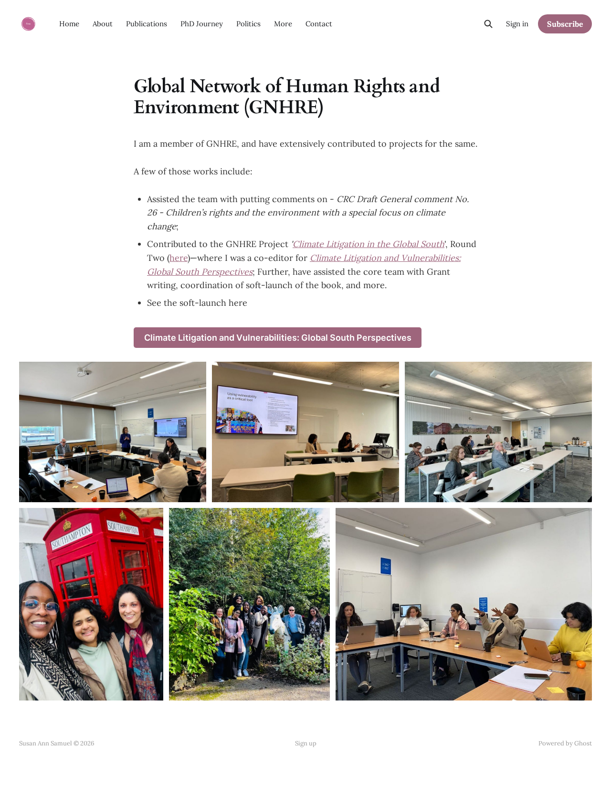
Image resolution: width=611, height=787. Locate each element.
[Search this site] (488, 24)
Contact (319, 23)
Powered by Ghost (565, 743)
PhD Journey (201, 23)
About (103, 23)
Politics (248, 23)
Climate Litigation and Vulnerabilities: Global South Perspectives (277, 338)
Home (69, 23)
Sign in (517, 23)
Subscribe (565, 24)
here (178, 257)
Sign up (305, 743)
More (283, 23)
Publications (146, 23)
